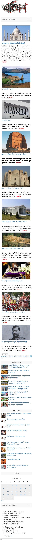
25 (16, 495)
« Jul (2, 500)
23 (8, 495)
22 (3, 495)
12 (21, 488)
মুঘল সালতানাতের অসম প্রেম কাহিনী (12, 188)
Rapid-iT (10, 536)
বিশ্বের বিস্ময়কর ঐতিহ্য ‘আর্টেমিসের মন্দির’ (14, 222)
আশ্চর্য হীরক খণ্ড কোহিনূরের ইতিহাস (12, 281)
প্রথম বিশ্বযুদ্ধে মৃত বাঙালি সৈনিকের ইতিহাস (14, 342)
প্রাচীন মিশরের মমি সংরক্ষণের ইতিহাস (13, 249)
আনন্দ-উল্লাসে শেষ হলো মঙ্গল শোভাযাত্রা (13, 312)
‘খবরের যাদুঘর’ (6, 120)
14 (29, 488)
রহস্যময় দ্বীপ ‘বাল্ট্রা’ (7, 89)
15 (3, 491)
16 (8, 491)
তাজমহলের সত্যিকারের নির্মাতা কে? (13, 43)
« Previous (4, 355)
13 (25, 488)
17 (12, 491)
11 (31, 356)
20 (25, 491)
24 (12, 495)
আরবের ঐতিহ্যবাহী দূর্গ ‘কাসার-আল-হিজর (14, 154)
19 (21, 491)
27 (25, 495)
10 (28, 356)
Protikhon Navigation (9, 19)
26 (21, 495)
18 (16, 491)
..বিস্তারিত (4, 62)
